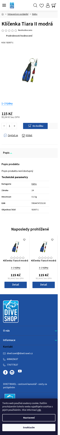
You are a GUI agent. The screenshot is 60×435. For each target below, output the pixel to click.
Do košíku (38, 126)
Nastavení (29, 417)
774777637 (12, 365)
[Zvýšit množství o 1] (14, 126)
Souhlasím (29, 427)
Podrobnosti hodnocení (19, 35)
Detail (15, 285)
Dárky (34, 184)
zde (39, 410)
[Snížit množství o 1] (4, 126)
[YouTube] (19, 372)
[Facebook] (5, 372)
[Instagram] (12, 372)
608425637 (12, 359)
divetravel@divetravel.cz (20, 353)
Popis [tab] (6, 153)
